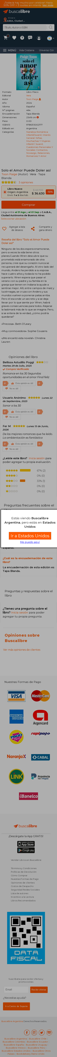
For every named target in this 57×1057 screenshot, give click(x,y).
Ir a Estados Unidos (30, 535)
